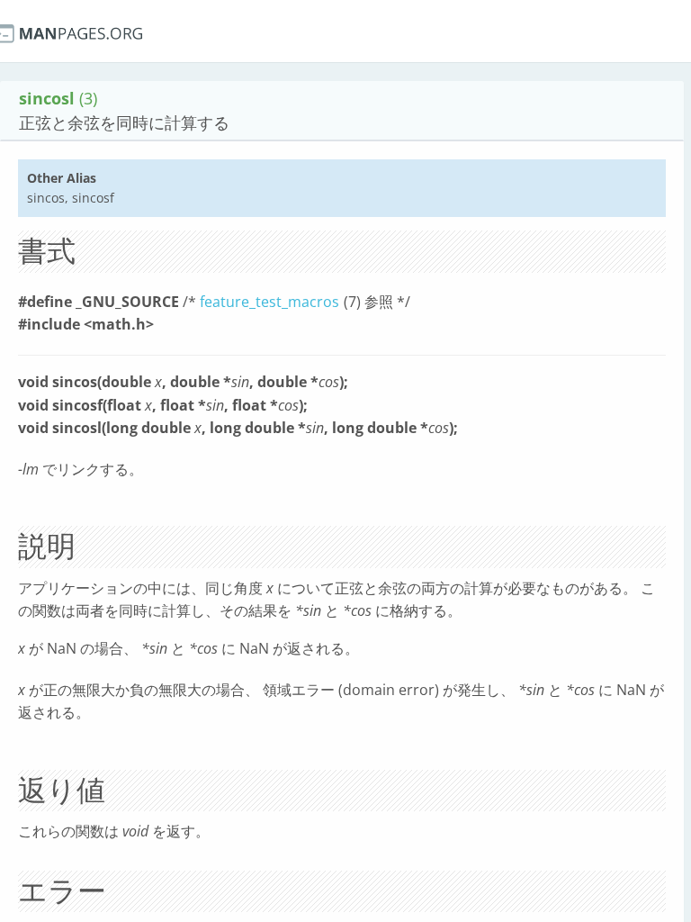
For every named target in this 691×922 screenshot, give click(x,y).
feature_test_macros (269, 302)
